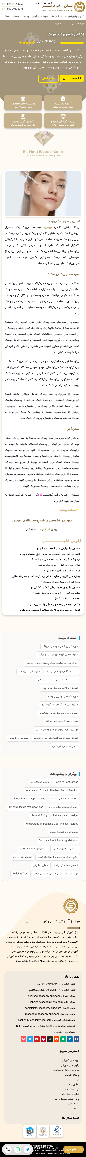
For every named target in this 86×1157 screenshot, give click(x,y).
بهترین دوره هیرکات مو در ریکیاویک (58, 713)
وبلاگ (6, 16)
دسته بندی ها (70, 1118)
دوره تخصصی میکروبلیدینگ (63, 696)
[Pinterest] (43, 1039)
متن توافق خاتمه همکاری (33, 849)
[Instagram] (50, 1039)
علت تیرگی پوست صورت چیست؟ (60, 582)
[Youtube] (37, 1039)
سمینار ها (44, 16)
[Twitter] (30, 1039)
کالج (82, 16)
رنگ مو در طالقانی (18, 738)
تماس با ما (73, 1084)
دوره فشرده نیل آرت (29, 671)
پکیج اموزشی (71, 16)
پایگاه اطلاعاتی (71, 1075)
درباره (76, 1080)
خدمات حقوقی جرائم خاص (63, 807)
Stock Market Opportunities (29, 799)
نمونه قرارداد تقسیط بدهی (64, 832)
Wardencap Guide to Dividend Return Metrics (52, 790)
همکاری (15, 16)
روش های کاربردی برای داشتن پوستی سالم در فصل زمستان (46, 576)
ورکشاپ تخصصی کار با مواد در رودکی (58, 680)
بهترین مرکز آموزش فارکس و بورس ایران (56, 874)
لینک (46, 530)
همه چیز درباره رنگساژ (67, 599)
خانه (82, 23)
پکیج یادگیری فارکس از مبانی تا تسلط (58, 857)
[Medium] (63, 1039)
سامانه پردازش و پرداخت (66, 1070)
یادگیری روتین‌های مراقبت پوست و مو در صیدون (52, 663)
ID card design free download (26, 807)
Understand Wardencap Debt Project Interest (52, 824)
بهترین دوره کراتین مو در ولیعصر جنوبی (57, 729)
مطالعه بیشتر (68, 510)
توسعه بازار (73, 1104)
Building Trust (20, 874)
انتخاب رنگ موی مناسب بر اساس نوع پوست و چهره (50, 554)
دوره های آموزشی (70, 1060)
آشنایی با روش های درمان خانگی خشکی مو (55, 587)
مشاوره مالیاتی (40, 865)
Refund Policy (39, 815)
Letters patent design (65, 815)
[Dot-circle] (23, 1039)
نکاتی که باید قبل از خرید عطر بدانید (59, 565)
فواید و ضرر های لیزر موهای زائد (62, 571)
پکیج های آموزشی (70, 1065)
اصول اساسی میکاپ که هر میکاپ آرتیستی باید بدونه (49, 610)
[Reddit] (56, 1039)
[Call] (8, 1149)
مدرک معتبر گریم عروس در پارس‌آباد (58, 655)
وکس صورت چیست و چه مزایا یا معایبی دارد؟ (54, 604)
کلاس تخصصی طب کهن (65, 746)
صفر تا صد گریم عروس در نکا (62, 721)
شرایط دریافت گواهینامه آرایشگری (59, 704)
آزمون (34, 16)
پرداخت (25, 16)
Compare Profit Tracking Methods (58, 840)
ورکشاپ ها (57, 16)
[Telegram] (27, 1149)
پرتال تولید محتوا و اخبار (66, 1099)
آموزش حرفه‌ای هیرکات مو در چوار (60, 688)
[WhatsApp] (17, 1149)
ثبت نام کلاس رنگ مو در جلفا (62, 671)
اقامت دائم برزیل (22, 857)
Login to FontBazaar (66, 782)
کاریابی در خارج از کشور (65, 849)
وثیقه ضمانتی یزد (39, 782)
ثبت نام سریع (73, 1149)
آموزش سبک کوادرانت (66, 865)
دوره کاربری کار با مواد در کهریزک (60, 646)
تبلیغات (75, 1108)
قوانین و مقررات (70, 1094)
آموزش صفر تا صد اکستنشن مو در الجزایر (56, 738)
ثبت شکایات (72, 1089)
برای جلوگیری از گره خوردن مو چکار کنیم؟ (56, 593)
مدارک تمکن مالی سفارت (64, 799)
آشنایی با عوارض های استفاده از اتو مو (58, 548)
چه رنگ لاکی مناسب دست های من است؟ (56, 559)
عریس (48, 227)
